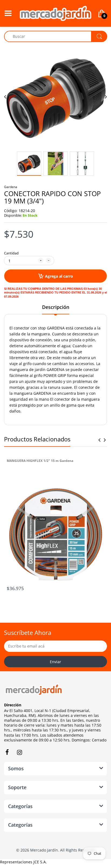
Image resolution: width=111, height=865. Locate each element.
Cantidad (11, 253)
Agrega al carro (59, 276)
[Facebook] (7, 752)
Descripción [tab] (55, 307)
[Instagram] (19, 752)
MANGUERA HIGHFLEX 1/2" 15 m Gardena (40, 460)
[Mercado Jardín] (55, 12)
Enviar (55, 661)
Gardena (10, 187)
